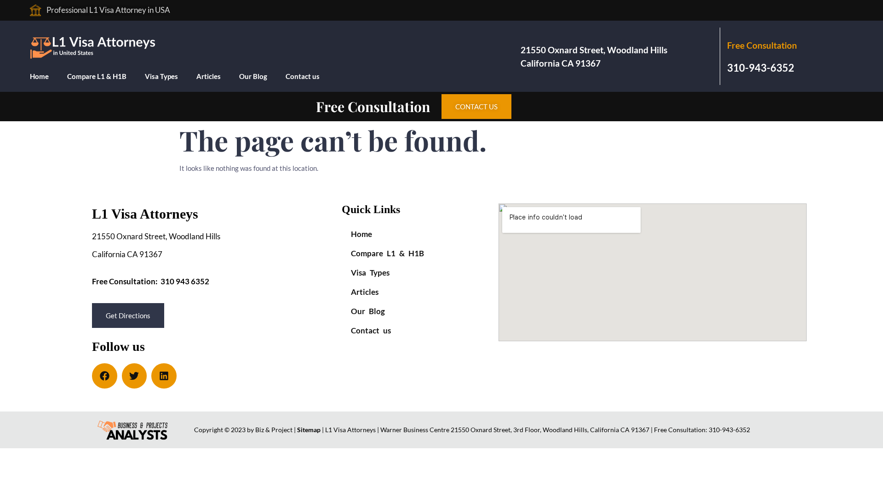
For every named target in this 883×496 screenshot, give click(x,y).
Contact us (303, 76)
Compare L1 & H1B (96, 76)
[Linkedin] (164, 376)
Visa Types (161, 76)
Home (39, 76)
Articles (208, 76)
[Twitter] (134, 376)
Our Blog (253, 76)
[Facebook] (104, 376)
